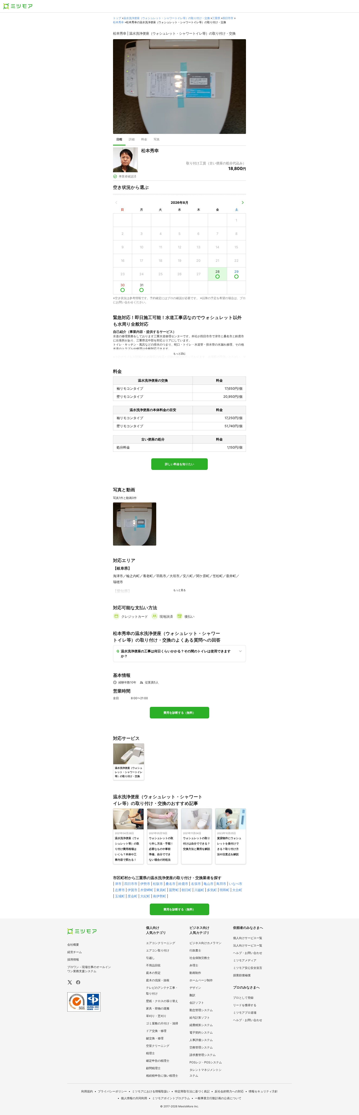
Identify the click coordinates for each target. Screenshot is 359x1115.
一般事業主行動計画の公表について (218, 1098)
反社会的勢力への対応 (229, 1091)
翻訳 (192, 995)
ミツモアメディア (244, 960)
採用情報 (73, 959)
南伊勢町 (159, 896)
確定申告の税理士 (157, 1060)
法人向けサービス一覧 (247, 945)
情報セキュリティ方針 (263, 1091)
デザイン (195, 987)
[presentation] (119, 140)
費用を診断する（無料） (179, 712)
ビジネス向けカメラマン (205, 943)
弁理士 (193, 965)
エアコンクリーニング (160, 943)
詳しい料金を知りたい (179, 464)
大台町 (237, 890)
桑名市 (171, 884)
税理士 (150, 1053)
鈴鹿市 (183, 884)
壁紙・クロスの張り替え (162, 1001)
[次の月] (242, 202)
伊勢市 (145, 884)
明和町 (225, 890)
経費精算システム (201, 1025)
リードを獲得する (244, 1005)
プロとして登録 (243, 997)
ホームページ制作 (201, 980)
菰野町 (174, 890)
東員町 (161, 890)
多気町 (212, 890)
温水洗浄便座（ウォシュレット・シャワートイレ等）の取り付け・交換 (166, 18)
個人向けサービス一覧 (247, 938)
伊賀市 (133, 890)
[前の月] (116, 202)
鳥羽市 (221, 884)
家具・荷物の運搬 (157, 1008)
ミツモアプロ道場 (244, 1012)
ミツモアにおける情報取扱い (151, 1091)
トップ (117, 18)
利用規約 (87, 1091)
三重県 (216, 18)
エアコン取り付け (157, 950)
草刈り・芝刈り (156, 1016)
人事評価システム (201, 1040)
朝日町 (187, 890)
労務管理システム (201, 1047)
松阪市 (158, 884)
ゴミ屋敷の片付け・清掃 (162, 1023)
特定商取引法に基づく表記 (192, 1091)
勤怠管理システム (201, 1010)
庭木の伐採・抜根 (157, 980)
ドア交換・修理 (156, 1030)
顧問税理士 (153, 1068)
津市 (118, 884)
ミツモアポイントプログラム (171, 1098)
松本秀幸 (118, 22)
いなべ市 (235, 884)
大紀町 (145, 896)
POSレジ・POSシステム (205, 1062)
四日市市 (228, 18)
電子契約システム (201, 1032)
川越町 (199, 890)
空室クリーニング (157, 1045)
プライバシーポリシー (112, 1091)
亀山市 (209, 884)
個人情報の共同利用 (134, 1098)
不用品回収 (153, 965)
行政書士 (195, 950)
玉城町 (120, 896)
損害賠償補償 (242, 975)
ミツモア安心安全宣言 (247, 967)
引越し (150, 958)
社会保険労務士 (199, 958)
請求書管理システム (202, 1055)
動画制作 (195, 972)
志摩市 (120, 890)
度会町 (133, 896)
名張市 (196, 884)
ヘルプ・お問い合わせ (247, 953)
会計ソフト (196, 1002)
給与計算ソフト (199, 1017)
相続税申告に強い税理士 (162, 1075)
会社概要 (73, 944)
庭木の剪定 (153, 972)
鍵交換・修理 (155, 1038)
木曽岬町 (147, 890)
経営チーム (74, 952)
